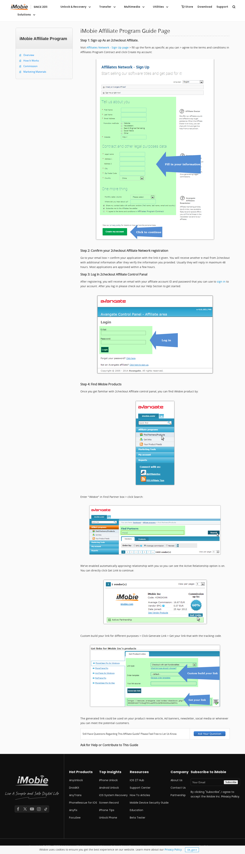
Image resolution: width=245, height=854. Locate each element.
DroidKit (74, 788)
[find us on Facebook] (18, 808)
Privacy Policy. (230, 796)
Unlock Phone (108, 817)
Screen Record (109, 803)
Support (222, 7)
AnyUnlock (76, 780)
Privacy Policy (173, 849)
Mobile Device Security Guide (149, 803)
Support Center (140, 788)
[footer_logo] (32, 788)
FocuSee (75, 817)
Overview (28, 55)
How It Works (31, 60)
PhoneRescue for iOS (83, 803)
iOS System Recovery (113, 795)
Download (205, 7)
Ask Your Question (209, 734)
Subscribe (230, 782)
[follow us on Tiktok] (45, 808)
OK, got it (192, 849)
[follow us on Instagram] (38, 808)
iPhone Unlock (108, 780)
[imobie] (28, 7)
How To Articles (140, 795)
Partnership (178, 795)
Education (136, 810)
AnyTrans (75, 795)
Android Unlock (109, 788)
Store (189, 7)
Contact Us (178, 788)
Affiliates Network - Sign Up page (108, 47)
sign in (221, 281)
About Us (176, 780)
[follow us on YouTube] (31, 808)
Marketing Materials (34, 71)
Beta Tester (137, 817)
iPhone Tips (106, 810)
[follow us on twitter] (25, 808)
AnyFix (73, 810)
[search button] (234, 7)
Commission (30, 66)
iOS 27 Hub (137, 780)
